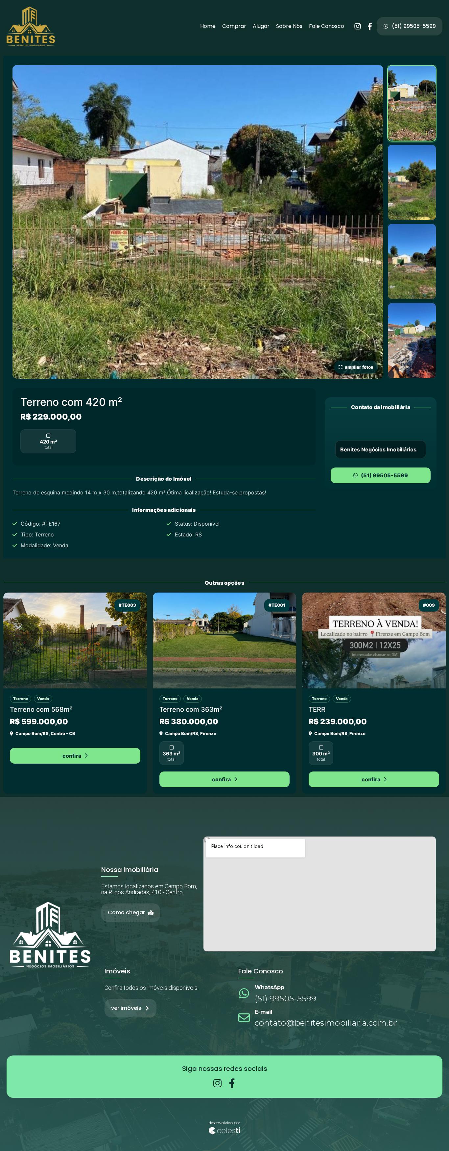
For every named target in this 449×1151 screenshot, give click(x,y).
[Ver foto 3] (412, 261)
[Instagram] (357, 26)
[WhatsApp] (244, 993)
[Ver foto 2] (412, 182)
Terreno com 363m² (190, 709)
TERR (317, 709)
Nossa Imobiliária (129, 869)
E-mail (263, 1012)
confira (71, 755)
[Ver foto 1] (412, 103)
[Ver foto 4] (412, 340)
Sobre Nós (289, 26)
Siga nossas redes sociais (224, 1068)
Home (208, 26)
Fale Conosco (326, 26)
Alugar (261, 26)
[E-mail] (244, 1017)
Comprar (234, 26)
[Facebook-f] (369, 26)
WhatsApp (269, 987)
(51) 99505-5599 (384, 475)
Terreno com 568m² (41, 709)
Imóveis (117, 971)
